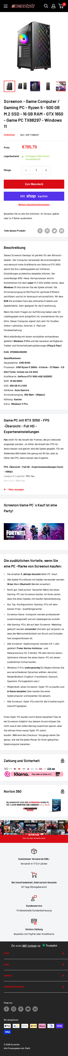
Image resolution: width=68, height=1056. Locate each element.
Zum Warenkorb (34, 184)
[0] (61, 6)
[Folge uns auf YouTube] (28, 1009)
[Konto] (53, 6)
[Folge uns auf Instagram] (13, 1009)
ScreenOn (9, 135)
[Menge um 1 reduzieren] (26, 170)
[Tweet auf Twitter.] (54, 230)
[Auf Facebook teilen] (40, 230)
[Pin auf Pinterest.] (47, 230)
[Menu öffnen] (6, 6)
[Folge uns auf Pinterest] (20, 1009)
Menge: (8, 170)
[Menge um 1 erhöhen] (46, 170)
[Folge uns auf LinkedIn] (35, 1009)
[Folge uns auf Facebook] (6, 1009)
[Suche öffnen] (46, 6)
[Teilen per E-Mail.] (61, 230)
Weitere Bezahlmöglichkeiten (34, 204)
